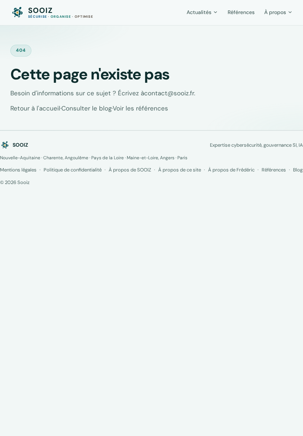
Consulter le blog (86, 108)
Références (274, 170)
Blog (298, 170)
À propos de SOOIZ (130, 170)
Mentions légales (18, 170)
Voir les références (140, 108)
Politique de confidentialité (73, 170)
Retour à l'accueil (35, 108)
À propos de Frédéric (231, 170)
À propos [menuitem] (275, 12)
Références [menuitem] (241, 12)
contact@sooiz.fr (169, 93)
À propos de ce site (179, 170)
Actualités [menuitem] (199, 12)
